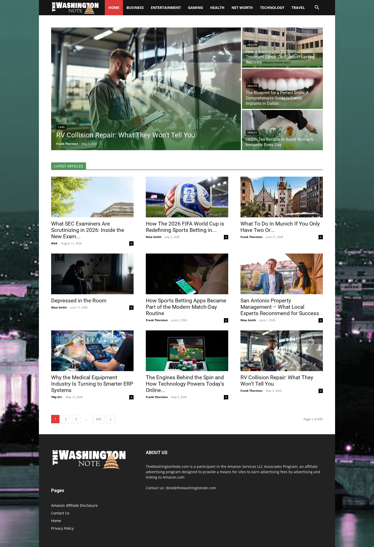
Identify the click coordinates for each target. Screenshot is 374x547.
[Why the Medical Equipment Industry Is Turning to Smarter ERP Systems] (92, 350)
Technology (272, 7)
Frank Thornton (251, 237)
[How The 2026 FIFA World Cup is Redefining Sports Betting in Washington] (187, 197)
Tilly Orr (56, 397)
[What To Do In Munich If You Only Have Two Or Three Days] (281, 197)
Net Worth (242, 7)
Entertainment (166, 7)
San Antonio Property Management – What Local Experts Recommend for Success (279, 307)
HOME (113, 7)
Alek (54, 243)
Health (217, 7)
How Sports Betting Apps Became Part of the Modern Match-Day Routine (186, 307)
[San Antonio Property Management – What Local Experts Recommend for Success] (281, 274)
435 (98, 419)
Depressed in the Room (78, 301)
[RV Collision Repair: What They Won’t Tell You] (146, 88)
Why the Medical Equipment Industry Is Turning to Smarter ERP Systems (92, 383)
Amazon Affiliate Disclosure (74, 505)
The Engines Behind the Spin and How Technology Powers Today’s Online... (185, 383)
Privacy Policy (62, 528)
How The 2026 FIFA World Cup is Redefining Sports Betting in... (185, 227)
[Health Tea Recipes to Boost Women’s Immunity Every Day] (282, 130)
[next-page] (110, 419)
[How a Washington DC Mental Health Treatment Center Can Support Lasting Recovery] (282, 47)
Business (135, 7)
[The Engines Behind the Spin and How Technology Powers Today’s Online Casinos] (187, 350)
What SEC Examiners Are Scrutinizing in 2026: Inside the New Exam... (87, 230)
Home (56, 520)
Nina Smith (153, 237)
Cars (61, 127)
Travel (298, 7)
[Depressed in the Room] (92, 274)
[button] (317, 8)
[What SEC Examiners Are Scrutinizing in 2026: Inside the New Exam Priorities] (92, 197)
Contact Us (60, 513)
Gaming (195, 7)
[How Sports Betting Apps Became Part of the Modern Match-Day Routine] (187, 274)
